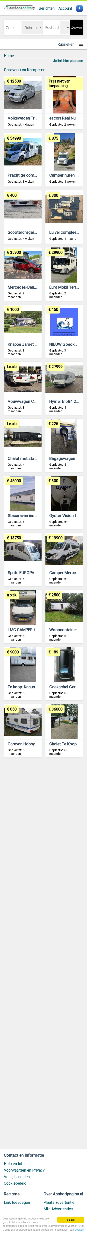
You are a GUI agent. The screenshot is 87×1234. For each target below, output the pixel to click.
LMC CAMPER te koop (27, 629)
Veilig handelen (17, 1176)
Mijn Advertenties (58, 1209)
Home (9, 55)
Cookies (79, 1229)
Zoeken (76, 27)
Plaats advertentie (59, 1202)
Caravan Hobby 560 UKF (29, 743)
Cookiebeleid (15, 1183)
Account (65, 8)
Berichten (47, 8)
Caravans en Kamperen (24, 69)
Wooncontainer (63, 629)
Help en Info (14, 1163)
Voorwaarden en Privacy (24, 1170)
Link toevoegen (17, 1202)
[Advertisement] (43, 955)
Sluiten (71, 1219)
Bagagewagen (62, 458)
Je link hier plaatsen (68, 61)
